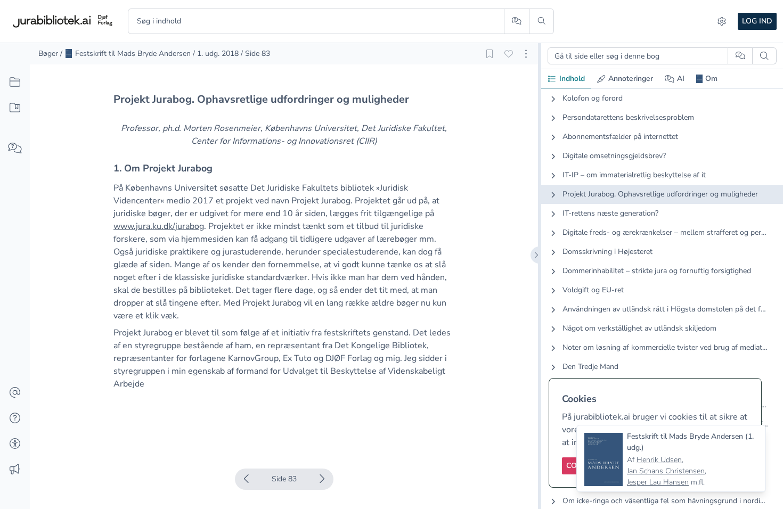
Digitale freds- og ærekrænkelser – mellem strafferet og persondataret (665, 232)
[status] (671, 458)
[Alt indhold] (15, 82)
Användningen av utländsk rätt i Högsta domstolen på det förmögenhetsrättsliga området (665, 309)
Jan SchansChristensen (666, 471)
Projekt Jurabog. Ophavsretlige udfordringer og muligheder (660, 194)
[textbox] (283, 99)
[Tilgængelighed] (15, 444)
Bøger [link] (48, 53)
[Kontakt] (15, 393)
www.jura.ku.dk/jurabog (158, 226)
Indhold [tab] (572, 78)
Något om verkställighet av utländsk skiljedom (639, 328)
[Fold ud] (552, 98)
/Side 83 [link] (255, 53)
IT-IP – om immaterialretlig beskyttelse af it (634, 175)
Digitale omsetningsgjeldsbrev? (614, 156)
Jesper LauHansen (658, 482)
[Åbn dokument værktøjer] (526, 53)
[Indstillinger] (721, 21)
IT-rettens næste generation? (610, 213)
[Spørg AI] (516, 21)
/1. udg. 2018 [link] (216, 53)
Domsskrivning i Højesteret (607, 252)
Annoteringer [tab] (630, 78)
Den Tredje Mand (590, 367)
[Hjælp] (15, 418)
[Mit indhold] (15, 108)
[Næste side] (321, 479)
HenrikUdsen (659, 460)
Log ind (757, 21)
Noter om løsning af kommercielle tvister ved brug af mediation (665, 347)
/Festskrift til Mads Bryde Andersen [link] (125, 53)
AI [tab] (680, 78)
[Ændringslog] (15, 469)
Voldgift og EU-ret (593, 290)
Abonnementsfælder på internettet (620, 137)
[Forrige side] (247, 479)
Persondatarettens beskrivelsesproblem (628, 117)
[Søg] (541, 21)
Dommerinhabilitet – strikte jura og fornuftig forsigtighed (656, 271)
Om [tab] (711, 78)
